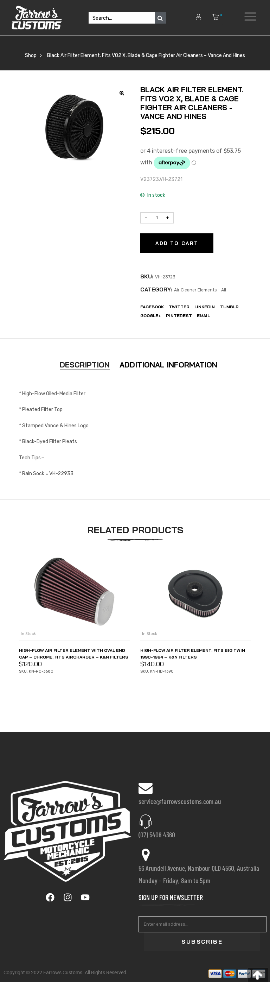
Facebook (152, 306)
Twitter (179, 306)
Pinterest (179, 315)
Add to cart (176, 243)
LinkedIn (204, 306)
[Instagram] (67, 897)
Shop (31, 55)
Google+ (150, 315)
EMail (203, 315)
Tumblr (229, 306)
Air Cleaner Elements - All (200, 290)
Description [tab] (85, 364)
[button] (258, 975)
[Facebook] (50, 897)
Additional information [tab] (168, 364)
